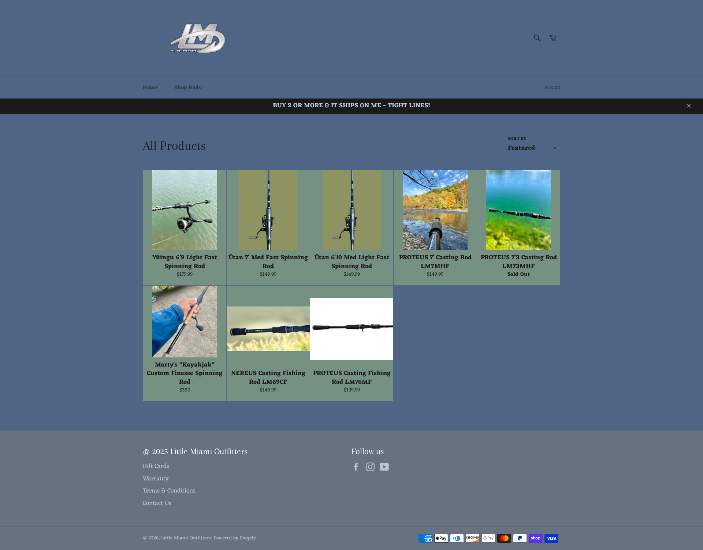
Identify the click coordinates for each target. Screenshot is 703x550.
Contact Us (157, 503)
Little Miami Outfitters (186, 538)
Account (552, 87)
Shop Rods (188, 87)
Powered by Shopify (234, 538)
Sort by (517, 139)
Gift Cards (156, 466)
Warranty (156, 478)
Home (150, 87)
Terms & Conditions (169, 491)
